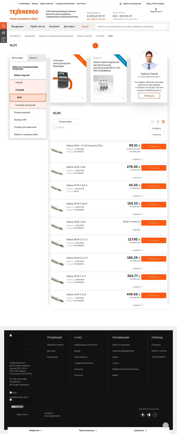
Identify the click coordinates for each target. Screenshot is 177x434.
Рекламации (52, 357)
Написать (149, 95)
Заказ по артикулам (132, 3)
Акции (85, 26)
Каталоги (54, 26)
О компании (24, 3)
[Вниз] (166, 425)
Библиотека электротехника (125, 369)
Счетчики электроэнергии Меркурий (61, 63)
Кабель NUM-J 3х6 (76, 167)
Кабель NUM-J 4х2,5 (77, 203)
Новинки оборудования (123, 351)
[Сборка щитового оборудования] (3, 39)
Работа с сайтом (159, 351)
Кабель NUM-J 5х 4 (76, 276)
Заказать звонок (93, 13)
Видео (115, 375)
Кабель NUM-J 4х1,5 (77, 185)
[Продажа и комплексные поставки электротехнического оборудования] (3, 25)
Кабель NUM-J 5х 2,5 (77, 258)
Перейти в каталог (55, 345)
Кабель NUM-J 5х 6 (76, 294)
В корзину (154, 146)
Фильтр (33, 58)
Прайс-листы (38, 26)
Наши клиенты (46, 3)
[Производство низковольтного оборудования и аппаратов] (3, 32)
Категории (17, 58)
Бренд (35, 3)
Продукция (17, 26)
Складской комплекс (65, 3)
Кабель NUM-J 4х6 (76, 222)
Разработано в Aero (19, 397)
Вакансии (79, 369)
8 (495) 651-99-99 (96, 16)
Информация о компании (86, 345)
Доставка (69, 26)
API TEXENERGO (159, 357)
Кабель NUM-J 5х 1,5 (77, 239)
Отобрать (156, 128)
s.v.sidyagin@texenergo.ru (149, 77)
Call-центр (156, 345)
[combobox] (66, 121)
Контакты (81, 3)
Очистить (157, 135)
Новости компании (121, 345)
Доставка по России (96, 19)
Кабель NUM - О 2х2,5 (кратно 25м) (84, 145)
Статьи (115, 363)
